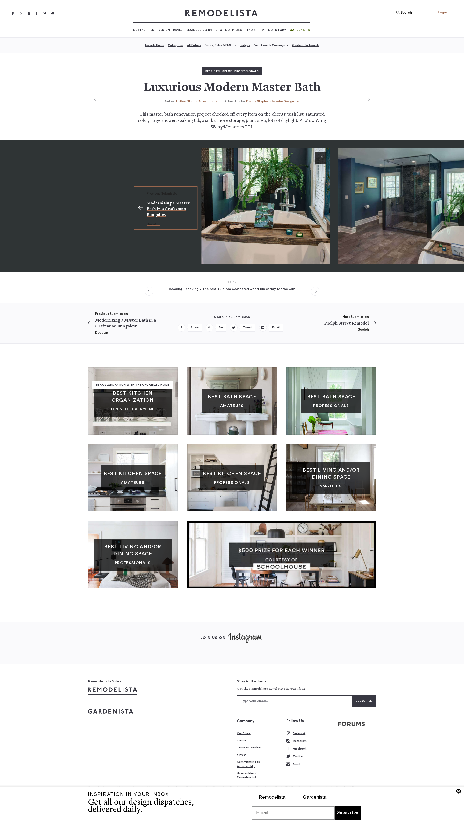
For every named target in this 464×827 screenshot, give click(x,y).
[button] (403, 12)
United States (186, 101)
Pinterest (299, 733)
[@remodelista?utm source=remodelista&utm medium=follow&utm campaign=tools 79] (13, 13)
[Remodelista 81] (29, 13)
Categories (175, 45)
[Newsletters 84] (53, 13)
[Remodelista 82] (37, 13)
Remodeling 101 (199, 30)
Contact (243, 740)
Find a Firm (255, 30)
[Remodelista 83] (45, 13)
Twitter (298, 756)
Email (296, 764)
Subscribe (347, 812)
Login (442, 12)
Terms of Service (249, 747)
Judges (245, 45)
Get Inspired (144, 30)
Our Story (277, 30)
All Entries (194, 45)
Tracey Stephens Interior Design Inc (272, 101)
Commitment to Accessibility (248, 764)
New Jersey (208, 101)
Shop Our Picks (229, 30)
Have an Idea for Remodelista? (248, 775)
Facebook (299, 748)
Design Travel (170, 30)
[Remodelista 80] (21, 13)
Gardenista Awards (305, 45)
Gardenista (300, 30)
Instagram (300, 741)
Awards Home (154, 45)
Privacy (242, 754)
